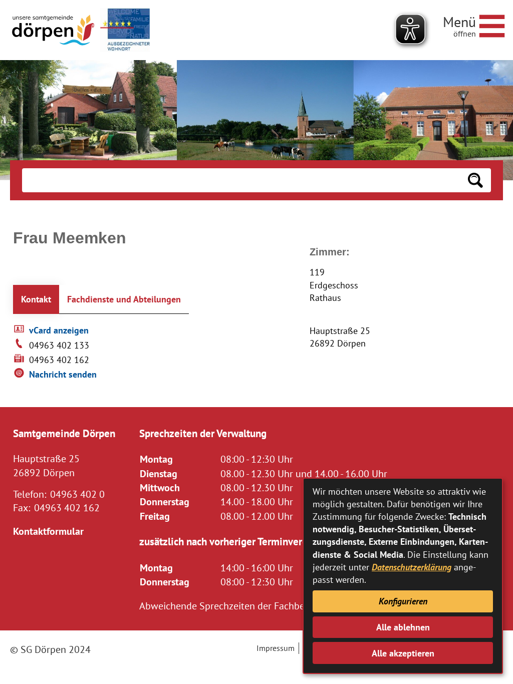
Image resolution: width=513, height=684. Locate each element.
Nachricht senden (63, 374)
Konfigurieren (403, 601)
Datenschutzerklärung (411, 567)
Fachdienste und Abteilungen (124, 299)
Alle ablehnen (403, 627)
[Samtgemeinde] (54, 30)
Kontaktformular (48, 531)
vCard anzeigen (59, 330)
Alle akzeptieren (403, 653)
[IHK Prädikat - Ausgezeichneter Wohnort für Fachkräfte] (125, 30)
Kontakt (36, 299)
